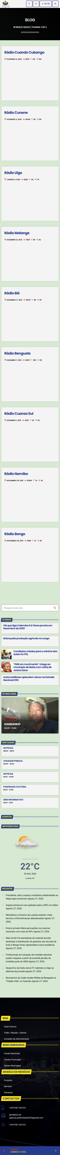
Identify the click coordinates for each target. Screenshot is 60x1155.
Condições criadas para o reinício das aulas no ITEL (35, 653)
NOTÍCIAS (8, 748)
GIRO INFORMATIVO (13, 800)
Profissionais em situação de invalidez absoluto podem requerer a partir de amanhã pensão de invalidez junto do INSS (29, 958)
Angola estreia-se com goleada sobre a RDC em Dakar (32, 905)
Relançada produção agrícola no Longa (26, 638)
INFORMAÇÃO (10, 719)
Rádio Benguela (17, 353)
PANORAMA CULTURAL (14, 787)
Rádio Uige (13, 172)
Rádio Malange (16, 233)
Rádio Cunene (16, 112)
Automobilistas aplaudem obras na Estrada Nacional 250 (28, 678)
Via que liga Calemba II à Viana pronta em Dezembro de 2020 (27, 627)
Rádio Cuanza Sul (18, 413)
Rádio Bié (12, 293)
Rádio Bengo (14, 534)
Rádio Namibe (16, 473)
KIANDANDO (12, 724)
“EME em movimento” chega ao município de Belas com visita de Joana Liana (32, 667)
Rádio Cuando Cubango (24, 52)
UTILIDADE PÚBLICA (13, 761)
